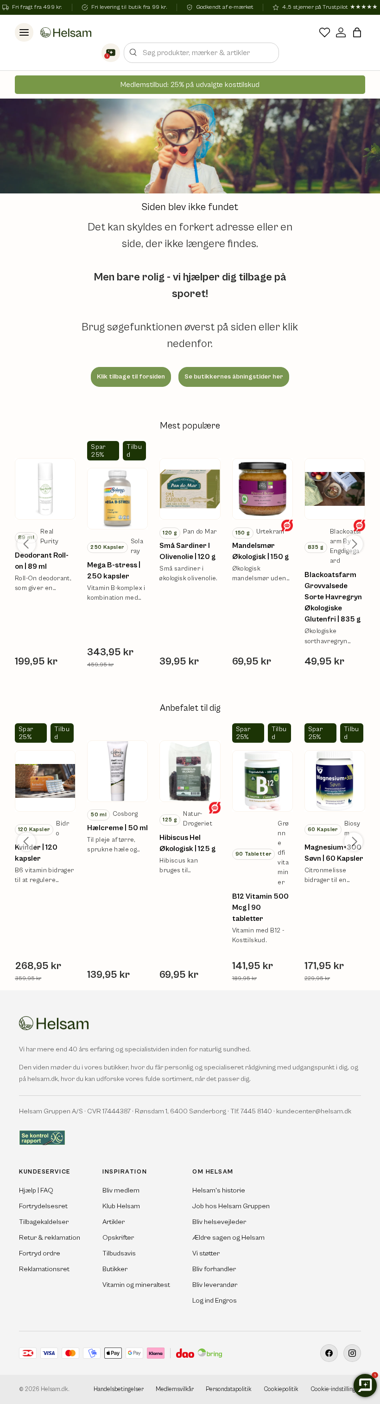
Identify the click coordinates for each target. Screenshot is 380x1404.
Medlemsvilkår (175, 1389)
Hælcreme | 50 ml (117, 828)
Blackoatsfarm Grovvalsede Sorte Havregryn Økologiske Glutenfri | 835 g (333, 597)
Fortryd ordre (39, 1253)
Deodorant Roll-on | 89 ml (42, 561)
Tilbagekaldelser (44, 1222)
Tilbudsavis (119, 1253)
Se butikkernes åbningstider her (233, 376)
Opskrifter (118, 1238)
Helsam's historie (218, 1190)
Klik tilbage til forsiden (131, 376)
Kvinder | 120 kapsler (36, 853)
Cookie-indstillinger (335, 1389)
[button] (357, 32)
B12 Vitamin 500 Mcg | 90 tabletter (260, 907)
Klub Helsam (121, 1206)
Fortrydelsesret (43, 1206)
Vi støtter (206, 1253)
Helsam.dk (54, 1389)
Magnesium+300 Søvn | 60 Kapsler (333, 853)
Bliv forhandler (214, 1269)
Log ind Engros (214, 1301)
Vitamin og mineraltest (136, 1285)
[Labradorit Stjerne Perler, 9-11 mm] (45, 489)
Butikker (114, 1269)
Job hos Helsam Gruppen (231, 1206)
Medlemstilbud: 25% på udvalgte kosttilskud (190, 85)
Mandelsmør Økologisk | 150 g (260, 551)
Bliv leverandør (214, 1285)
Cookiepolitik (281, 1389)
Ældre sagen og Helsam (228, 1238)
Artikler (113, 1222)
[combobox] (201, 53)
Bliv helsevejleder (219, 1222)
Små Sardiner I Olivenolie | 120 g (187, 551)
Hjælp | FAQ (36, 1190)
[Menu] (24, 32)
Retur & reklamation (49, 1238)
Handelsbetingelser (119, 1389)
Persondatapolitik (229, 1389)
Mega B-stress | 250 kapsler (113, 570)
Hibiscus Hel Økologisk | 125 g (187, 843)
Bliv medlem (120, 1190)
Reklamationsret (44, 1269)
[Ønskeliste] (325, 32)
